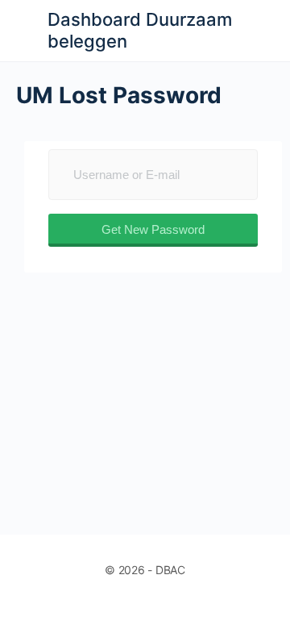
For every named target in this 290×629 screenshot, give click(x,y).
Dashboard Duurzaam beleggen (140, 30)
